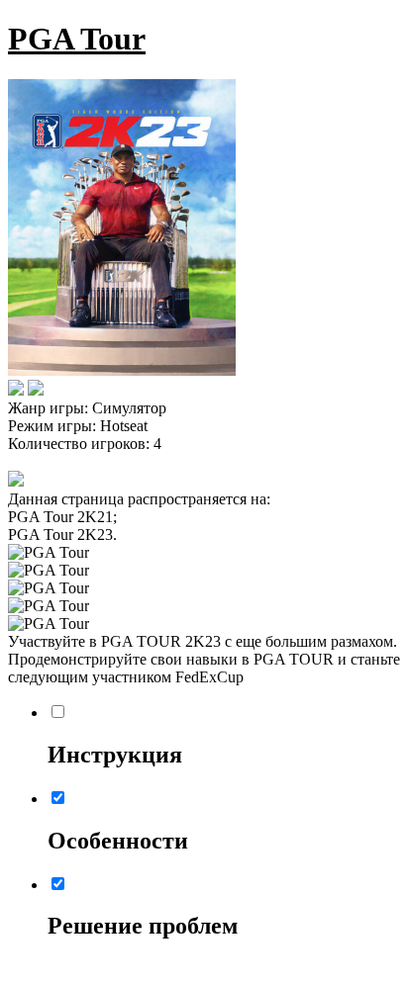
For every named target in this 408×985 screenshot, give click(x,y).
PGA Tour (77, 38)
